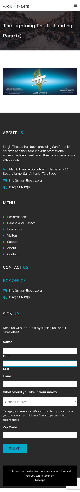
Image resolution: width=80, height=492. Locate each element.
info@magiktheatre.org (25, 180)
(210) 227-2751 (19, 187)
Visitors (12, 235)
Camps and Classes (21, 223)
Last (6, 368)
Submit (15, 448)
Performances (17, 217)
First (6, 356)
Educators (14, 229)
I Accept (40, 480)
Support (13, 242)
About (11, 248)
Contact (13, 254)
